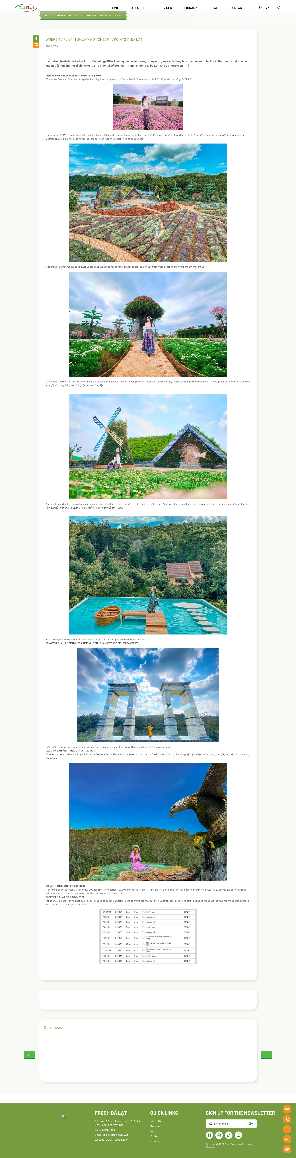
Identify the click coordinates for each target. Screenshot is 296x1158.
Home (115, 8)
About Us (138, 8)
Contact (237, 8)
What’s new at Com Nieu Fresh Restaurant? (214, 1067)
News (213, 8)
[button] (36, 38)
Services (165, 8)
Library (190, 8)
